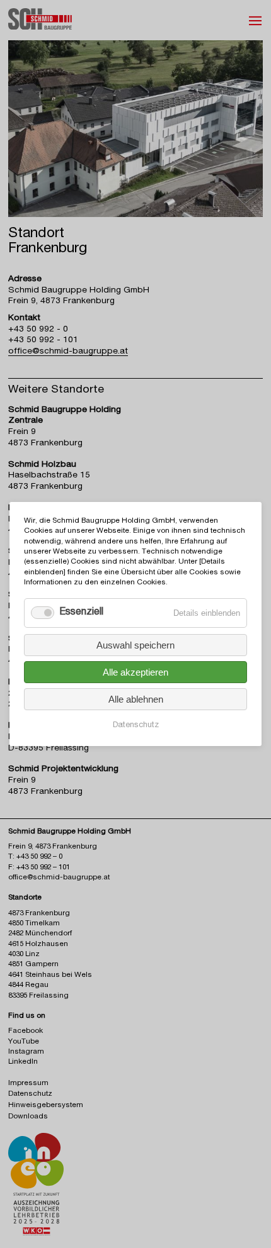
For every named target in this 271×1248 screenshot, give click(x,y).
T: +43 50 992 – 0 (35, 857)
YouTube (23, 1042)
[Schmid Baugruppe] (40, 24)
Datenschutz (136, 726)
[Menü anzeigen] (255, 20)
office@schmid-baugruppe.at (68, 351)
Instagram (26, 1052)
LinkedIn (23, 1062)
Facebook (25, 1031)
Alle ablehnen (135, 699)
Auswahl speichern (135, 645)
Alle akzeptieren (135, 672)
